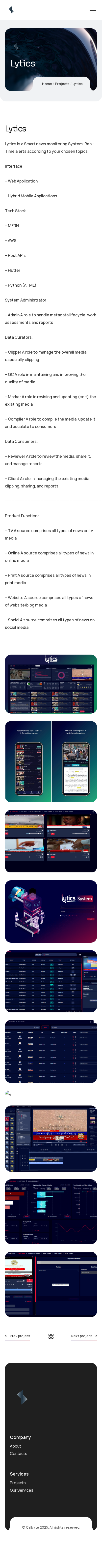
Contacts (18, 1453)
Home (47, 83)
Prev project (20, 1335)
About (15, 1446)
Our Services (21, 1490)
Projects (62, 83)
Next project (81, 1335)
